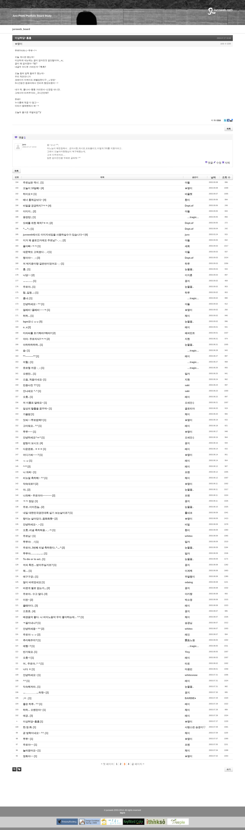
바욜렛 (188, 194)
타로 (187, 663)
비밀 (187, 524)
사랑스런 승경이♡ (195, 727)
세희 (187, 246)
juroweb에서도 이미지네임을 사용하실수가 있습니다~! (53, 234)
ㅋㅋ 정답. (28, 501)
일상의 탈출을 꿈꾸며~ (35, 408)
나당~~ (27, 275)
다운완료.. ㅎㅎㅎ (32, 449)
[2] (34, 211)
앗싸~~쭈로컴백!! (33, 420)
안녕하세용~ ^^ (32, 628)
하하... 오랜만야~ (32, 709)
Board (40, 15)
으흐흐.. (27, 611)
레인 (187, 634)
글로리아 (190, 408)
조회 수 (226, 177)
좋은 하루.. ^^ (31, 704)
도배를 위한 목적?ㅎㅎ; (36, 223)
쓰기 (229, 769)
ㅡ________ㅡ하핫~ (34, 692)
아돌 (187, 182)
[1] (42, 182)
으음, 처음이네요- (33, 379)
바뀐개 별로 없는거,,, (34, 588)
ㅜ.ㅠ (26, 460)
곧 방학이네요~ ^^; (34, 733)
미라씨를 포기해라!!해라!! (37, 333)
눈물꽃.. (189, 269)
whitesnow (191, 675)
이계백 (188, 570)
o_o (25, 327)
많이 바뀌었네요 (32, 582)
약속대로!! (29, 483)
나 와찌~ (28, 472)
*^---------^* (29, 356)
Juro (15, 15)
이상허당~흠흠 (23, 37)
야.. (25, 489)
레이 (187, 327)
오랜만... (27, 373)
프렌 (187, 472)
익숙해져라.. (30, 686)
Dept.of (189, 205)
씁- (24, 350)
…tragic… (193, 217)
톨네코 (188, 512)
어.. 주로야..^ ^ (31, 663)
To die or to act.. (32, 559)
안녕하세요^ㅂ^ (32, 437)
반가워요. (28, 651)
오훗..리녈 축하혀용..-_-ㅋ (37, 530)
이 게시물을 (216, 120)
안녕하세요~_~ (31, 524)
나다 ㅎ (27, 669)
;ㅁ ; (25, 698)
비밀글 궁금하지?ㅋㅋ (35, 205)
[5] (40, 321)
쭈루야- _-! (29, 541)
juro (187, 234)
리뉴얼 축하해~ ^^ (33, 478)
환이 (187, 199)
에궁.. (26, 715)
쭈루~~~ (27, 431)
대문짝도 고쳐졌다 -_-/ (35, 252)
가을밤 (26, 414)
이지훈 (188, 275)
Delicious (231, 121)
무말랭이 (190, 576)
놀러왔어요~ (30, 750)
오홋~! (26, 657)
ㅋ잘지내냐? (30, 622)
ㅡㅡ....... (28, 280)
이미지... (27, 211)
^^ (24, 680)
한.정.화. (27, 727)
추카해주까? (30, 640)
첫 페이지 (108, 764)
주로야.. (27, 286)
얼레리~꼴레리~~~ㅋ (34, 309)
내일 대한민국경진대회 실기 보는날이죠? (46, 512)
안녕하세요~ (30, 675)
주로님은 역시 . (31, 182)
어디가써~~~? (31, 454)
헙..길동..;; (29, 292)
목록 (229, 129)
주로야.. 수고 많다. (33, 593)
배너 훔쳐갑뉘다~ (33, 199)
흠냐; (26, 298)
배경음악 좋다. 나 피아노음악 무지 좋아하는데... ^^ (51, 617)
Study (48, 15)
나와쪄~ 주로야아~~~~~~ (37, 495)
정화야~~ (28, 756)
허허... (26, 315)
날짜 (213, 177)
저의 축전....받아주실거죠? (38, 564)
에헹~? (27, 646)
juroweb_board (21, 29)
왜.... (25, 570)
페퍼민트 (190, 333)
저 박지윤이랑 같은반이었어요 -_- (41, 263)
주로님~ (27, 536)
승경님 (188, 622)
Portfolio (31, 15)
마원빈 (188, 669)
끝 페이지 (137, 764)
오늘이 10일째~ (31, 188)
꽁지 (187, 280)
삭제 (227, 162)
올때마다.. (28, 605)
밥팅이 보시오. (31, 443)
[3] (38, 257)
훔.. (25, 269)
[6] (86, 234)
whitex (188, 536)
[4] (42, 188)
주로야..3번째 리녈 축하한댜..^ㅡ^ (42, 547)
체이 (187, 315)
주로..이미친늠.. (32, 507)
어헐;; (26, 362)
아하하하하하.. (31, 344)
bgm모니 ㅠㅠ (31, 321)
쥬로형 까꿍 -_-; (32, 367)
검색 (14, 769)
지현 (187, 338)
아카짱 (188, 593)
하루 (187, 263)
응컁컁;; (27, 217)
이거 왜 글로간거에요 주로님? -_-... (42, 240)
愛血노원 (190, 640)
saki (187, 385)
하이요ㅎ (28, 194)
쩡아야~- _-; (29, 257)
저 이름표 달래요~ (33, 402)
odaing (189, 582)
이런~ (26, 599)
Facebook (228, 121)
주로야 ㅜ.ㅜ (30, 634)
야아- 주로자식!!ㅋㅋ (34, 338)
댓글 (210, 162)
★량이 (18, 43)
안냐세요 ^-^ (30, 391)
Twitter (225, 121)
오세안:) (189, 402)
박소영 (188, 599)
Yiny (187, 651)
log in (122, 813)
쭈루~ (26, 738)
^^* (25, 466)
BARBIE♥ (190, 698)
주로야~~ (28, 744)
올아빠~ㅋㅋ (30, 246)
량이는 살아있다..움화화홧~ (38, 518)
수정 (218, 162)
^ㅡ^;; (26, 228)
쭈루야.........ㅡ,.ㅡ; (33, 553)
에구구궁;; (29, 576)
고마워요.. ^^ (30, 425)
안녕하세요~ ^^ (32, 304)
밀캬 (187, 373)
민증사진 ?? (30, 385)
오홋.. (26, 396)
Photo (21, 15)
